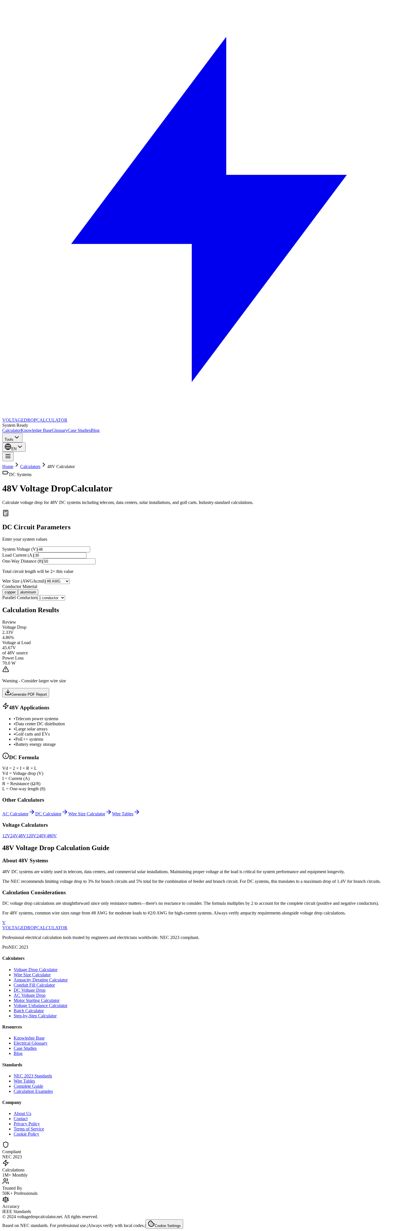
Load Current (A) (18, 555)
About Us (22, 1113)
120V (31, 835)
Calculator (11, 430)
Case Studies (79, 430)
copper (10, 592)
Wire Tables (24, 1081)
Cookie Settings (168, 1226)
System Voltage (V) (20, 549)
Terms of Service (29, 1128)
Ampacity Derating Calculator (41, 979)
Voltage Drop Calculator (35, 969)
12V (6, 835)
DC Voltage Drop (29, 990)
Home (7, 466)
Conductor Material (19, 586)
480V (52, 835)
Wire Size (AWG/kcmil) (23, 581)
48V (22, 835)
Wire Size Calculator (32, 974)
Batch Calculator (29, 1010)
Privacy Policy (27, 1123)
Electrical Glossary (30, 1043)
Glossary (60, 430)
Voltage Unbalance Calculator (40, 1005)
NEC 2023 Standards (33, 1075)
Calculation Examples (33, 1091)
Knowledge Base (36, 430)
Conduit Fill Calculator (34, 985)
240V (41, 835)
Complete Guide (28, 1086)
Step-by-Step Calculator (35, 1015)
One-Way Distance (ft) (22, 561)
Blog (95, 430)
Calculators (30, 466)
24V (14, 835)
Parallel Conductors (20, 597)
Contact (21, 1118)
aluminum (28, 592)
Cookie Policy (26, 1134)
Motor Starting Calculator (36, 1000)
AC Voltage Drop (29, 995)
